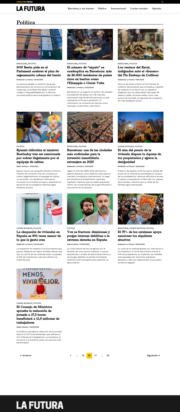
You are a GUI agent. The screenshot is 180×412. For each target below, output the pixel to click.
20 (108, 355)
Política (102, 8)
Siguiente (153, 355)
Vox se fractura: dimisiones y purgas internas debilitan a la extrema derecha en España (88, 236)
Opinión (156, 8)
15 (83, 355)
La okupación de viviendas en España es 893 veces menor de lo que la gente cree (39, 236)
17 (95, 355)
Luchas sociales (139, 8)
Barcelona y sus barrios (81, 8)
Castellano (21, 2)
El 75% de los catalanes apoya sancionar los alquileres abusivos (140, 236)
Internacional (118, 8)
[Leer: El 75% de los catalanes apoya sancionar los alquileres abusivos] (140, 207)
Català (29, 2)
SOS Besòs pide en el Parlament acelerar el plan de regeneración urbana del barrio (39, 71)
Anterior (26, 355)
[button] (163, 1)
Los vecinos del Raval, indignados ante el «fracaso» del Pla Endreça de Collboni (138, 71)
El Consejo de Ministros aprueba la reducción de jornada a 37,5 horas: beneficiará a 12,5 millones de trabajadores (38, 314)
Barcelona (22, 64)
